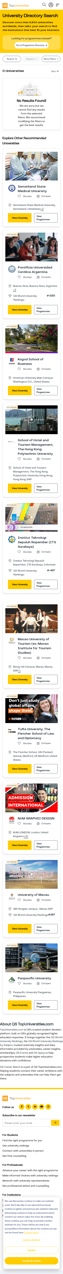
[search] (44, 5)
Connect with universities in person (23, 1150)
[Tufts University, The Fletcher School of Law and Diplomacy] (12, 730)
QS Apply (39, 1052)
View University (20, 217)
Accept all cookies (31, 1260)
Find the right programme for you (22, 1140)
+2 (42, 209)
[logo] (15, 4)
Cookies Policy (31, 1232)
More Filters (50, 58)
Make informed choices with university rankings (30, 1175)
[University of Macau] (12, 896)
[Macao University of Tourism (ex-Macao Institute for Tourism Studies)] (12, 640)
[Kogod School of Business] (12, 360)
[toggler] (57, 4)
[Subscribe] (55, 1123)
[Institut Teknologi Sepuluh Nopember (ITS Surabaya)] (12, 539)
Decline (31, 1250)
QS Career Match (10, 1067)
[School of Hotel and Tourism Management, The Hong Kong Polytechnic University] (12, 441)
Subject (30, 58)
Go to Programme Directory (30, 45)
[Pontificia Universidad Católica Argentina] (12, 269)
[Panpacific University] (12, 979)
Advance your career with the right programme (30, 1170)
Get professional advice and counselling (25, 1185)
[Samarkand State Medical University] (12, 188)
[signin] (51, 4)
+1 (19, 671)
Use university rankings (15, 1145)
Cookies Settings (31, 1239)
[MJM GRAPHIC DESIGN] (12, 820)
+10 (26, 836)
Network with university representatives (25, 1180)
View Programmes (43, 218)
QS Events (22, 1052)
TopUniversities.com (11, 1029)
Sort (53, 71)
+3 (14, 290)
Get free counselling (14, 1156)
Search (11, 58)
